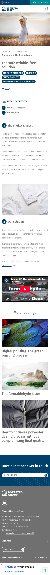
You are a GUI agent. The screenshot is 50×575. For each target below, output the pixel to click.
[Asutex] (40, 2)
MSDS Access (11, 549)
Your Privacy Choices (22, 566)
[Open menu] (46, 8)
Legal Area (6, 541)
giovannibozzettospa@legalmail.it (20, 533)
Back (7, 88)
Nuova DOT (44, 557)
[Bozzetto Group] (10, 9)
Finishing (31, 73)
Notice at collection (13, 571)
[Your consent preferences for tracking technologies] (45, 570)
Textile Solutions (13, 73)
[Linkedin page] (4, 502)
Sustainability (11, 77)
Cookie (14, 557)
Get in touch (11, 475)
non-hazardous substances (18, 81)
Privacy (5, 557)
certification (7, 265)
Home (4, 51)
